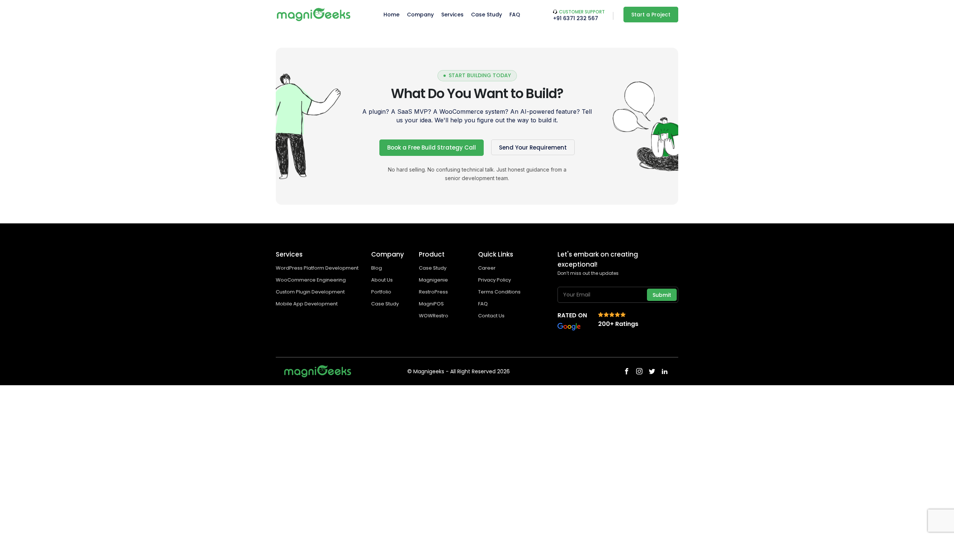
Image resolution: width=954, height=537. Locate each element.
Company (420, 14)
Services (452, 14)
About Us (382, 279)
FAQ (514, 14)
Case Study (486, 14)
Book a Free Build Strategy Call (431, 147)
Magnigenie (433, 279)
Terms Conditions (499, 291)
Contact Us (491, 315)
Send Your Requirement (533, 147)
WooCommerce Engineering (311, 279)
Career (487, 267)
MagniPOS (431, 303)
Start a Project (650, 14)
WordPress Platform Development (317, 267)
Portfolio (381, 291)
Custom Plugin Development (311, 291)
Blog (376, 267)
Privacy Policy (494, 279)
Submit (662, 295)
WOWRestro (433, 315)
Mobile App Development (307, 303)
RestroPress (433, 291)
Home (391, 14)
